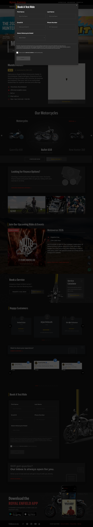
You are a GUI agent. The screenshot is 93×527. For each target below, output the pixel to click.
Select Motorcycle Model (25, 33)
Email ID (20, 22)
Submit (22, 58)
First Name (20, 12)
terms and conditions (30, 52)
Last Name (50, 12)
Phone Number (52, 22)
